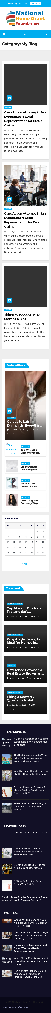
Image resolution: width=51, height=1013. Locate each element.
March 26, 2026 (17, 678)
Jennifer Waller (32, 131)
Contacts (12, 1007)
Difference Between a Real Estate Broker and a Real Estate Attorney (25, 673)
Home (4, 1007)
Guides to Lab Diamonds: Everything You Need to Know (24, 425)
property (11, 665)
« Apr (24, 564)
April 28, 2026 (16, 616)
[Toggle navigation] (46, 34)
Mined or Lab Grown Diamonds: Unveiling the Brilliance (30, 487)
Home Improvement (15, 604)
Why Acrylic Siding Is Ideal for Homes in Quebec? (23, 642)
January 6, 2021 (15, 324)
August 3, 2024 (17, 430)
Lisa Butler (34, 616)
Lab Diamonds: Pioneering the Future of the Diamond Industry (30, 471)
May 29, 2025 (13, 131)
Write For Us (23, 1007)
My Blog (8, 107)
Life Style (12, 417)
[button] (25, 34)
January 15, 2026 (18, 705)
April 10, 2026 (16, 647)
